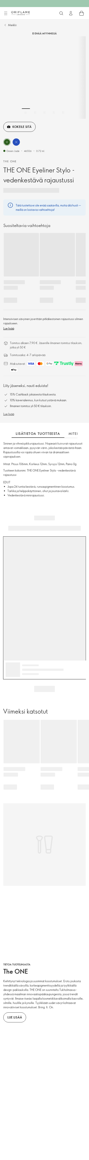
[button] (7, 142)
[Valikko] (5, 13)
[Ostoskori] (81, 13)
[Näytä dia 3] (44, 112)
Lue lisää (8, 328)
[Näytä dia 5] (63, 112)
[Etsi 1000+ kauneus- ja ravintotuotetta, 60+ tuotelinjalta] (61, 13)
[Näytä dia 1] (26, 112)
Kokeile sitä (21, 127)
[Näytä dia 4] (54, 112)
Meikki (12, 25)
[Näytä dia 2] (35, 112)
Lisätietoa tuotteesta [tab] (38, 433)
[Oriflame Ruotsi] (20, 13)
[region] (44, 77)
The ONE (10, 161)
